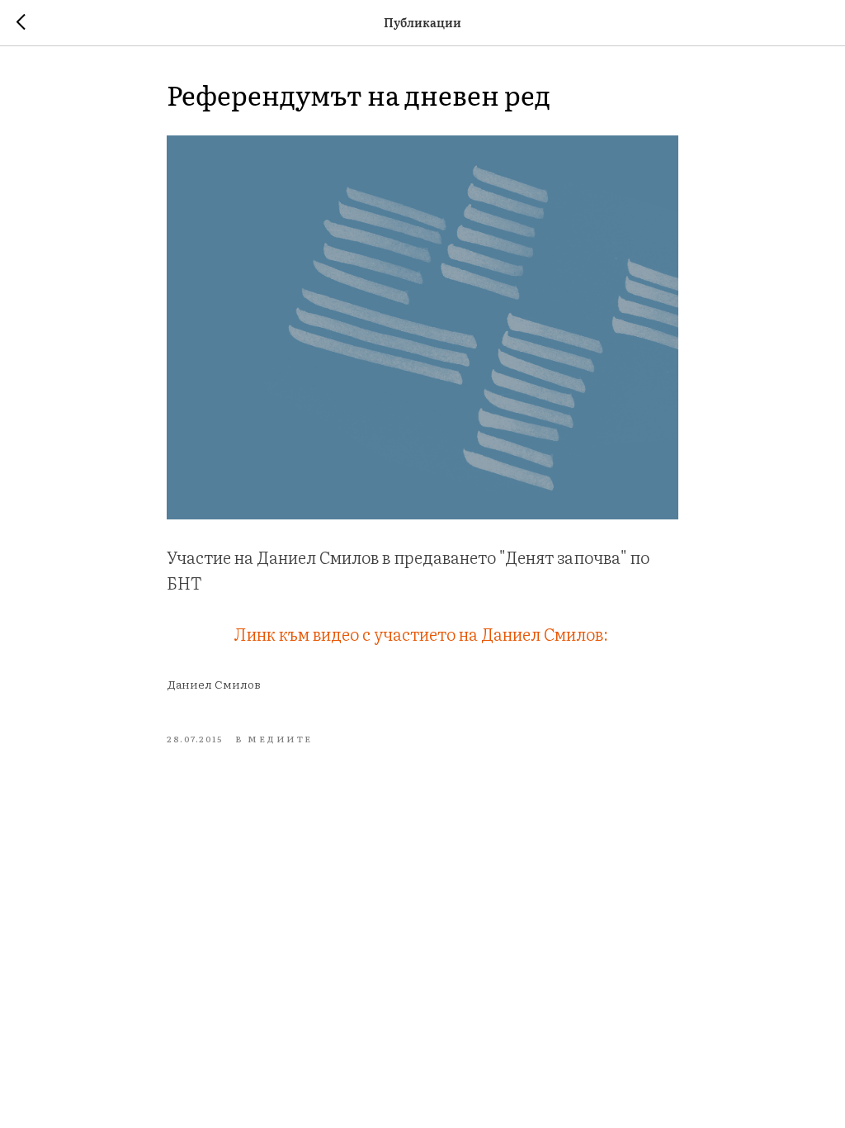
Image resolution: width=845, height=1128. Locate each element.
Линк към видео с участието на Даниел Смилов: (422, 633)
